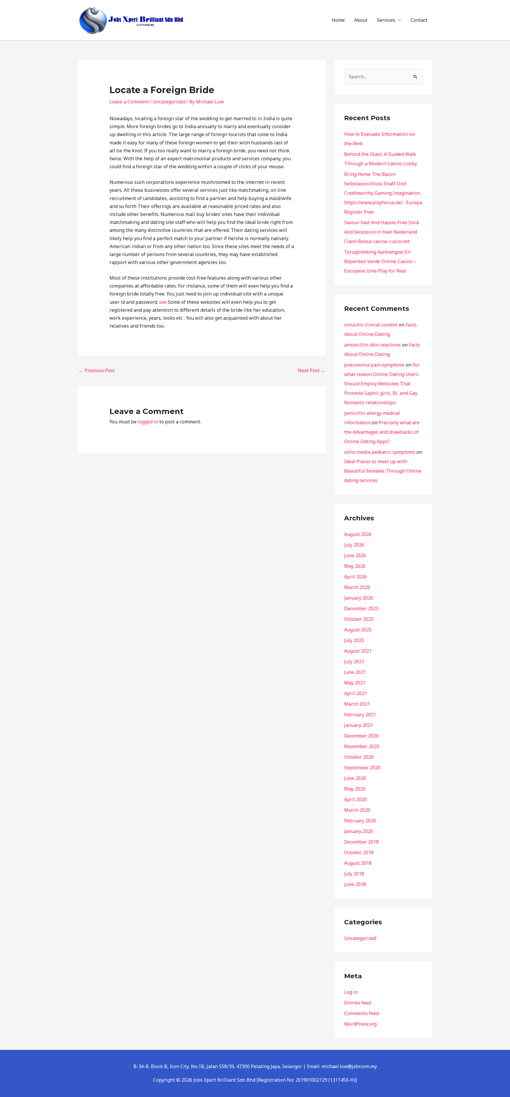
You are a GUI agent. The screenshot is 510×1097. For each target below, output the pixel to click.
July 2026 (354, 545)
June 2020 (355, 778)
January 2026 (358, 598)
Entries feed (357, 1002)
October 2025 (359, 619)
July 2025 (354, 640)
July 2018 (354, 873)
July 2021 (354, 661)
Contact (419, 20)
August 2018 (358, 863)
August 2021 (358, 651)
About (360, 20)
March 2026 (357, 587)
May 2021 (354, 682)
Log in (351, 992)
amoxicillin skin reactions (372, 345)
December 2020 (361, 736)
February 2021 (360, 714)
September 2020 (362, 767)
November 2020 (361, 746)
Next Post (311, 370)
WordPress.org (360, 1024)
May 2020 (354, 789)
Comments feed (361, 1013)
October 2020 (359, 757)
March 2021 (357, 704)
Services (386, 20)
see (163, 302)
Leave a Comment (129, 101)
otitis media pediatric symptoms (379, 452)
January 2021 (358, 725)
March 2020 (357, 810)
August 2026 (358, 534)
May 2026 (354, 566)
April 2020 (355, 799)
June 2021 (355, 672)
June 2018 (355, 884)
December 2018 (361, 842)
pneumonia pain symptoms (374, 365)
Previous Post (97, 370)
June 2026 (355, 555)
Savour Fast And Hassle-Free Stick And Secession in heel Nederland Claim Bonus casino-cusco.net (381, 232)
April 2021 (355, 693)
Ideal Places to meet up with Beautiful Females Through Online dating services (382, 471)
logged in (148, 421)
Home (338, 20)
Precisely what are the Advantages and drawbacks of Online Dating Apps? (382, 432)
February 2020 (360, 820)
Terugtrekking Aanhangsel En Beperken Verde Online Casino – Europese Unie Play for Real (380, 261)
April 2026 (355, 576)
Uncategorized (169, 101)
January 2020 (358, 831)
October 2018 (359, 852)
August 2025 (358, 629)
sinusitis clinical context (371, 324)
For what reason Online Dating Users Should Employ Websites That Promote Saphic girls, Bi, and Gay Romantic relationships (382, 384)
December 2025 (361, 608)
